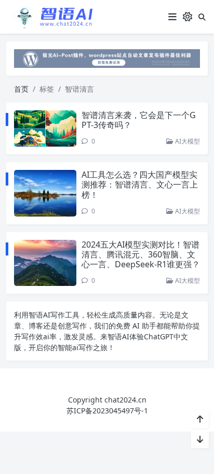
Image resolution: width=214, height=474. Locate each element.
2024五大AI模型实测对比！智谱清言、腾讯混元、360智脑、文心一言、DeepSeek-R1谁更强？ (141, 254)
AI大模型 (186, 141)
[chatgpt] (107, 58)
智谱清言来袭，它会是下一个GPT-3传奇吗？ (139, 120)
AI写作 (54, 315)
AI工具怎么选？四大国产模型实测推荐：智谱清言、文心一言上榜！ (140, 184)
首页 (21, 89)
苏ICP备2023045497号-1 (107, 410)
